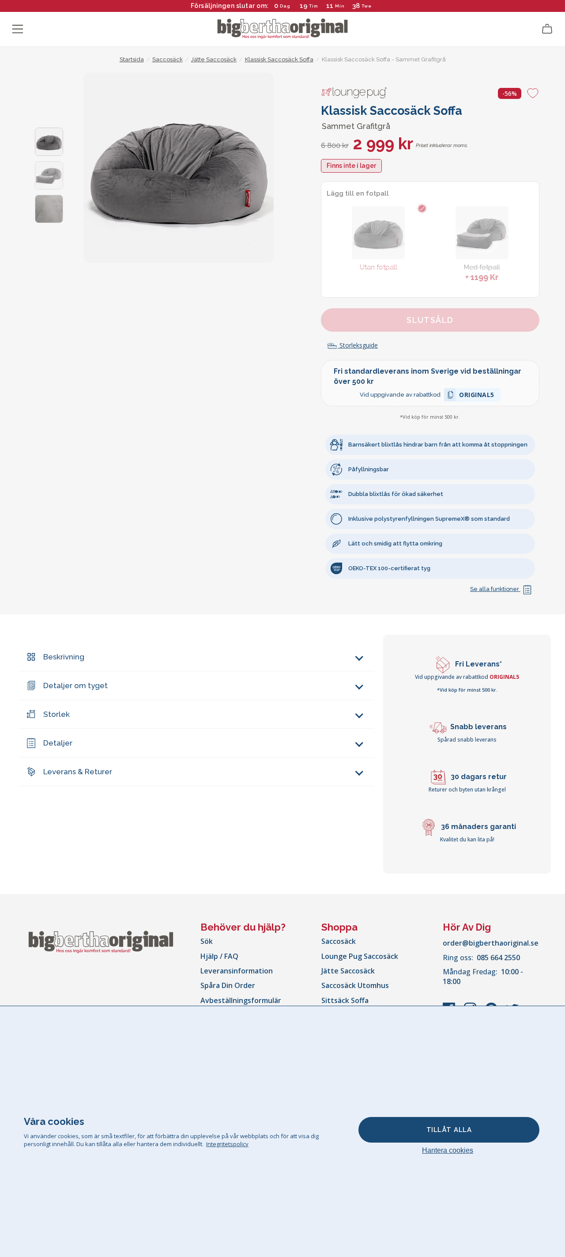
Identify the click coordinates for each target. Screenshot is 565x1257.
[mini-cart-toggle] (547, 29)
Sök (206, 941)
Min (340, 6)
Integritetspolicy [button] (227, 1144)
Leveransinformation (236, 971)
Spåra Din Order (227, 985)
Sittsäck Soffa (345, 1000)
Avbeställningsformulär (240, 1000)
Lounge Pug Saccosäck (359, 956)
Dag (285, 6)
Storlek (56, 714)
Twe (366, 6)
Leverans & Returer (77, 771)
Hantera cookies (447, 1150)
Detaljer (57, 742)
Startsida (132, 59)
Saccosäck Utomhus (355, 985)
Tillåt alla (449, 1130)
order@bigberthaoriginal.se (491, 943)
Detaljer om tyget (75, 685)
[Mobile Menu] (17, 29)
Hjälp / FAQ (219, 956)
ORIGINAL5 (476, 395)
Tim (313, 6)
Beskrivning (63, 656)
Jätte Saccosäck (348, 971)
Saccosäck (338, 941)
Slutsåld (430, 320)
